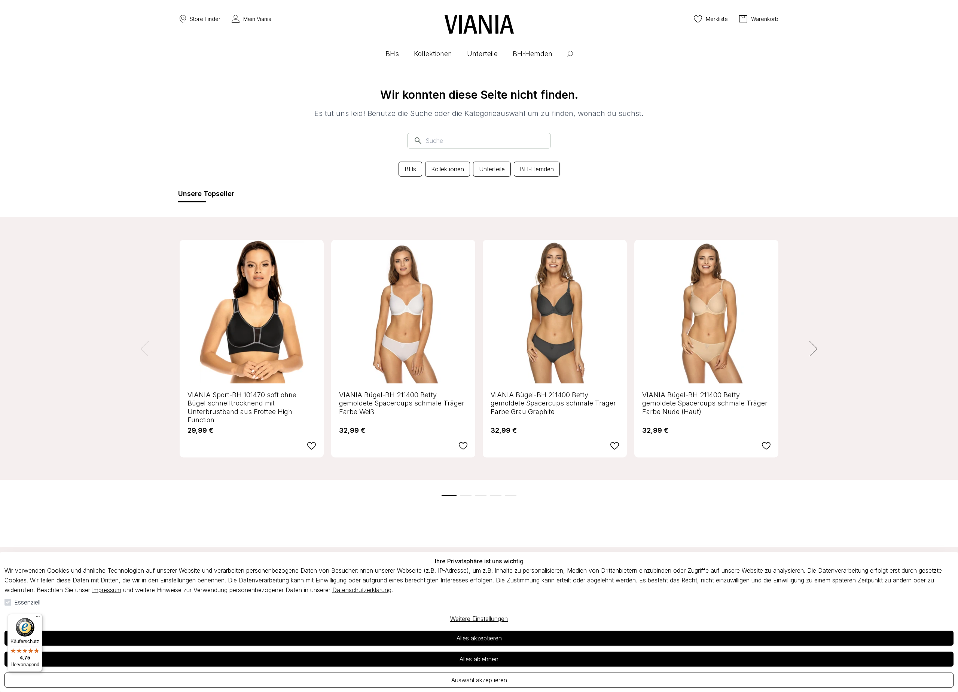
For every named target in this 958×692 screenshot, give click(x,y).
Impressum (106, 590)
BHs (410, 169)
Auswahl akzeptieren (479, 680)
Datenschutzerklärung (361, 590)
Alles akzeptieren (479, 638)
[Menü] (37, 618)
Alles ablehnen (479, 659)
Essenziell (27, 602)
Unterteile (492, 169)
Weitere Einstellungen (479, 618)
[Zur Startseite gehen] (479, 24)
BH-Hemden (537, 169)
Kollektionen (447, 169)
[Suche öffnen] (570, 59)
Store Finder (205, 19)
